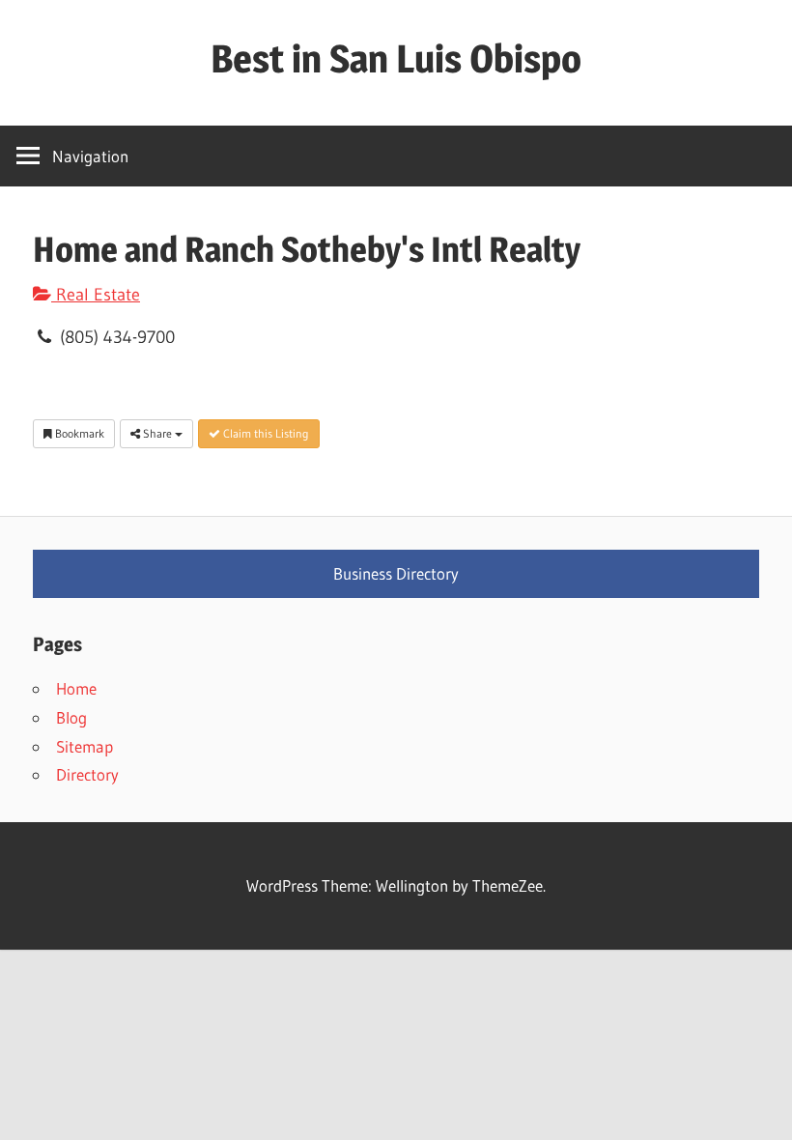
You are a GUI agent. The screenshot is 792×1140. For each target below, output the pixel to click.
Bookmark (78, 433)
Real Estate (95, 294)
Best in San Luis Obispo (396, 58)
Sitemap (84, 746)
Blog (71, 717)
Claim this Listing (264, 433)
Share (157, 433)
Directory (87, 774)
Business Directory (396, 573)
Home (76, 688)
